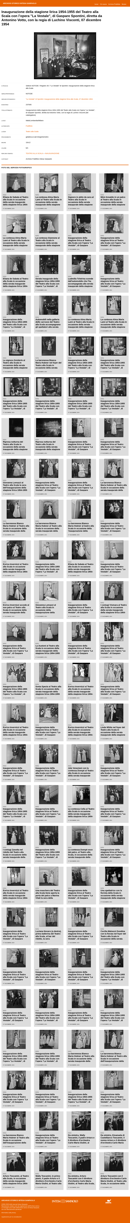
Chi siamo (103, 4)
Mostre (124, 4)
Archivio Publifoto (114, 4)
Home (97, 4)
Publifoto (29, 126)
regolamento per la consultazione (11, 1217)
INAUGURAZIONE (52, 153)
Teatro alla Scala (32, 131)
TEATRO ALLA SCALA (34, 153)
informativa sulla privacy (8, 1212)
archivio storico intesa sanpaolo (19, 3)
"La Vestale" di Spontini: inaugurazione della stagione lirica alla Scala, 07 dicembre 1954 (59, 99)
